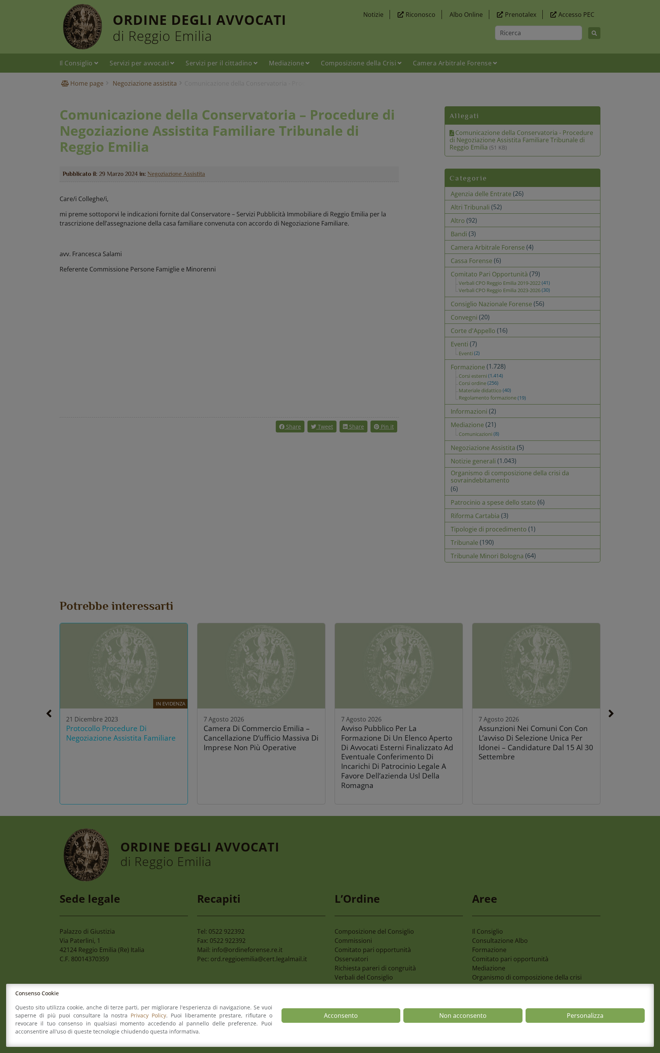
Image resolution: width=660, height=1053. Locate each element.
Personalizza (585, 1015)
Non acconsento (463, 1015)
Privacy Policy (148, 1015)
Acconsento (341, 1015)
